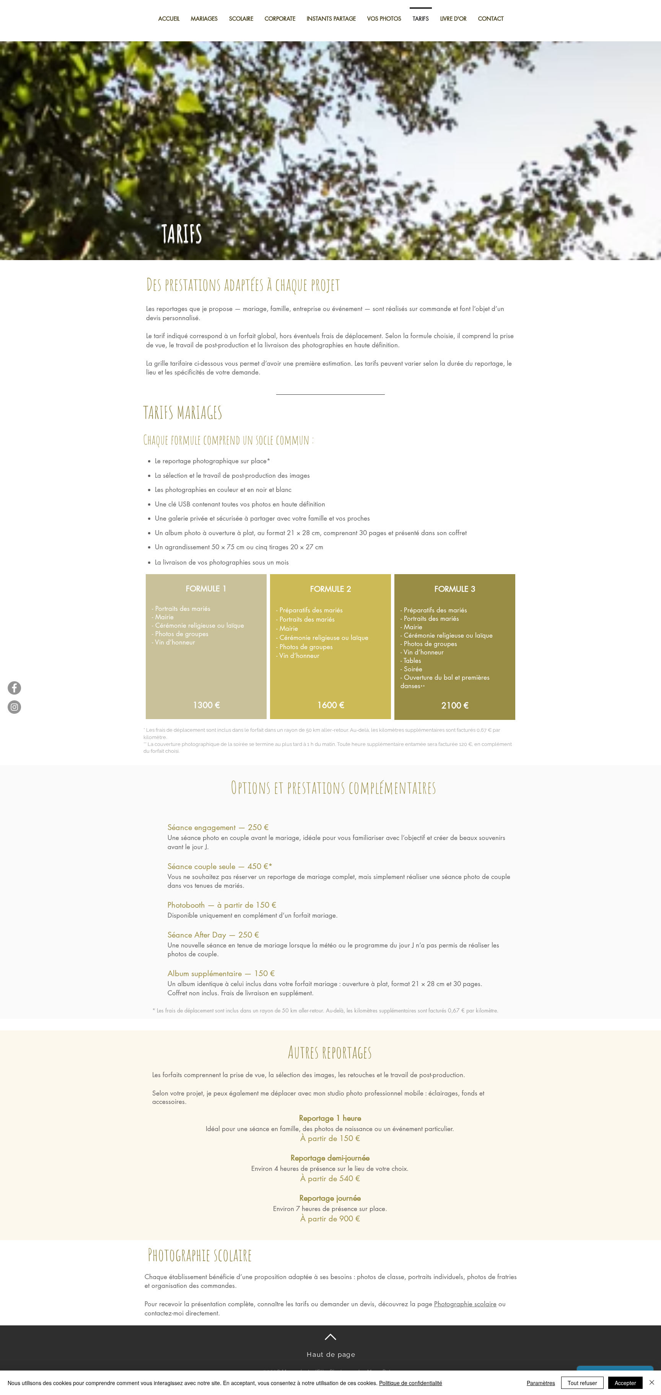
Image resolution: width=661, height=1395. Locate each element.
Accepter (625, 1383)
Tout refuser (582, 1383)
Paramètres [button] (541, 1383)
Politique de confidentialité (410, 1383)
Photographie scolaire (465, 1304)
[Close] (651, 1383)
